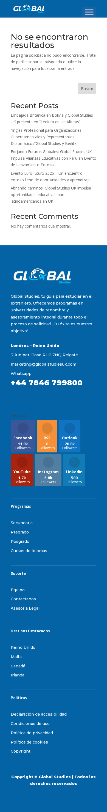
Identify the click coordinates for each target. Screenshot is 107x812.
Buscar (87, 88)
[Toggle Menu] (89, 12)
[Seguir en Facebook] (15, 398)
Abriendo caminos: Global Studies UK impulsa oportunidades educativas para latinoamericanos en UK (51, 194)
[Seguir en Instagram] (26, 398)
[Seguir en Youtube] (59, 398)
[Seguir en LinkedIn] (48, 398)
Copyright (20, 751)
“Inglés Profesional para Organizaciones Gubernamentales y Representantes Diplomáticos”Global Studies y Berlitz (46, 137)
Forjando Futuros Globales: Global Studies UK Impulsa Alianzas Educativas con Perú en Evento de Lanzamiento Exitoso (53, 158)
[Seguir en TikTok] (37, 398)
